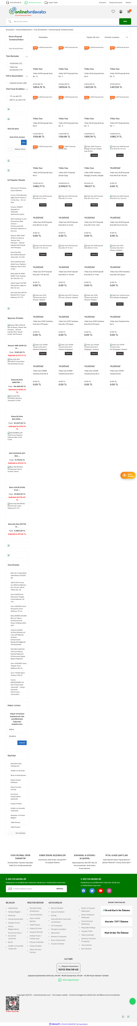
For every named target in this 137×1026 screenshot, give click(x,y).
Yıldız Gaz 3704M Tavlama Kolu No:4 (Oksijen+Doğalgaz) (41, 372)
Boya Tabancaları (58, 940)
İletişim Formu (14, 923)
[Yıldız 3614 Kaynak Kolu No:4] (43, 106)
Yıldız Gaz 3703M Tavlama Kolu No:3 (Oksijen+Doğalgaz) (67, 372)
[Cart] (128, 11)
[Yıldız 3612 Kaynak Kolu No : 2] (94, 106)
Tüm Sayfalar (20, 833)
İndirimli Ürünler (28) (18, 83)
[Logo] (27, 11)
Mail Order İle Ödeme (117, 932)
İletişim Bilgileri (14, 912)
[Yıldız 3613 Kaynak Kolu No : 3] (68, 106)
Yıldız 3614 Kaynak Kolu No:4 (42, 124)
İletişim (128, 2)
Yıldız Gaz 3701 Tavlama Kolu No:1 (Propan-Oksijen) (68, 323)
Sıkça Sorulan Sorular (35, 950)
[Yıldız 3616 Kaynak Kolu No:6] (94, 56)
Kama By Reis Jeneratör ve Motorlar (61, 920)
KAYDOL (59, 889)
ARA (125, 21)
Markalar (12, 915)
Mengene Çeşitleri (58, 929)
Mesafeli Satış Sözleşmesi (35, 909)
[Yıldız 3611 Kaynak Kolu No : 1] (120, 106)
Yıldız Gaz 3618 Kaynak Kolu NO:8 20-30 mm (119, 174)
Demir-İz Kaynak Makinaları (88, 909)
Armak (53, 915)
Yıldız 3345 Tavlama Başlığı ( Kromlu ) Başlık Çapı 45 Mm (93, 174)
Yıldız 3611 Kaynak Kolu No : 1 (119, 124)
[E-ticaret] (68, 1024)
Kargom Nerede (36, 932)
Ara (23, 142)
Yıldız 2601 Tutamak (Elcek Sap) (67, 174)
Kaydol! (22, 743)
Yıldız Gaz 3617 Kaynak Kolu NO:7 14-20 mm (42, 273)
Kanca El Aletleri (57, 912)
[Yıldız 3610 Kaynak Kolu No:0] (43, 155)
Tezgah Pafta (86, 931)
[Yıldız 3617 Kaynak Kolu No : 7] (68, 56)
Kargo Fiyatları (36, 946)
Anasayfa (102, 2)
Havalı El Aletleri (57, 944)
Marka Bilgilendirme (13, 927)
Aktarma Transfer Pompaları (88, 940)
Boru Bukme (86, 949)
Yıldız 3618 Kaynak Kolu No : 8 (43, 74)
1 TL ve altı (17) (16, 96)
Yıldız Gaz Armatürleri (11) (16, 68)
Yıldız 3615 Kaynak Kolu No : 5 (120, 74)
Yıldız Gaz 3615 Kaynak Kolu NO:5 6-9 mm (93, 273)
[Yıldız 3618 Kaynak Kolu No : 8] (43, 56)
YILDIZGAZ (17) (16, 63)
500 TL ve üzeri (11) (17, 100)
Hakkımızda (13, 908)
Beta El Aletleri (57, 908)
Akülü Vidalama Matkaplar (87, 916)
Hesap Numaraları (115, 2)
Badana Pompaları (58, 937)
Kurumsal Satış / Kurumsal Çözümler (15, 936)
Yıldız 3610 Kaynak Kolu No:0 (42, 174)
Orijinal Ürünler (36, 928)
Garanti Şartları (36, 915)
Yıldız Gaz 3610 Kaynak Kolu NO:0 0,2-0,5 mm (119, 223)
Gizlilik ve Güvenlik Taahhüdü (15, 947)
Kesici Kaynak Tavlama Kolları (61, 30)
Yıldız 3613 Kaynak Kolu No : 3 (68, 124)
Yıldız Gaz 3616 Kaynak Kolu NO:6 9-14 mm (68, 273)
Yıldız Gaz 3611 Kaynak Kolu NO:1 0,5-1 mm (93, 223)
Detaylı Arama (19, 149)
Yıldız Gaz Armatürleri (39, 69)
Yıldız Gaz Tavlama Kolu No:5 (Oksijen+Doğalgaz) (119, 323)
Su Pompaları (56, 926)
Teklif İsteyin (35, 925)
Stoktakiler (43, 37)
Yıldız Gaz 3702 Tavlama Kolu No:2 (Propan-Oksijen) (43, 323)
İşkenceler (55, 933)
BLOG (10, 942)
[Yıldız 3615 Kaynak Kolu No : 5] (120, 56)
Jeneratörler (86, 945)
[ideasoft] (54, 1024)
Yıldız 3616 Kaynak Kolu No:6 (94, 74)
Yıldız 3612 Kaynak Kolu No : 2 (94, 124)
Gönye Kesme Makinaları (87, 922)
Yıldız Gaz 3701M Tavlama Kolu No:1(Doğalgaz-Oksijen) (120, 372)
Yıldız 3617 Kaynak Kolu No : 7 (68, 74)
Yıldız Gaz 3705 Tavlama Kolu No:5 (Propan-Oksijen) (94, 323)
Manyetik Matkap (88, 928)
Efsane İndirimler (37, 942)
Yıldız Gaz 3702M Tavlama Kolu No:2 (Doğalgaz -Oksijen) (92, 372)
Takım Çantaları (87, 935)
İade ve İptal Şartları (35, 919)
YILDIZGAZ (115, 168)
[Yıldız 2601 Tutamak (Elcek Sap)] (68, 155)
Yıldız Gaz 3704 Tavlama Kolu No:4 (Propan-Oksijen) (120, 273)
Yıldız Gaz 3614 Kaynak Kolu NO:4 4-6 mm (42, 223)
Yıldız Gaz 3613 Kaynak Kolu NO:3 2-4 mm (68, 223)
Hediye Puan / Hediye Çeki (35, 937)
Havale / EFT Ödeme (116, 921)
